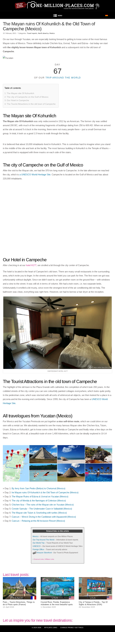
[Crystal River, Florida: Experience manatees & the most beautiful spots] (57, 597)
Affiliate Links (50, 627)
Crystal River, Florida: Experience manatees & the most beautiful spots (57, 603)
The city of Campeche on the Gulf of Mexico (27, 97)
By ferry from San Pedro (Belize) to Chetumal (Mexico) (38, 488)
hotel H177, (31, 265)
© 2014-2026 (36, 627)
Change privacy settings (71, 627)
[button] (57, 16)
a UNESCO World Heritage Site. (35, 174)
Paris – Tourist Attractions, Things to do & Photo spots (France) (19, 603)
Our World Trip (38, 543)
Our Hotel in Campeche (18, 100)
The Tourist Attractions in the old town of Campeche (31, 104)
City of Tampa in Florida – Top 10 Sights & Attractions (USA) (93, 603)
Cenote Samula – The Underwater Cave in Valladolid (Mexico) (42, 508)
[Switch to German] (106, 15)
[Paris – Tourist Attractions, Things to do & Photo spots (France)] (19, 597)
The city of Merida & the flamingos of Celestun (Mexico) (39, 500)
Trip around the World (63, 77)
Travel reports (32, 33)
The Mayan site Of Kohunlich (20, 93)
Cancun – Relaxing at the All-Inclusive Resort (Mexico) (38, 521)
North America (43, 33)
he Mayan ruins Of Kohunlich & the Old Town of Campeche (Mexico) (45, 492)
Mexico (52, 33)
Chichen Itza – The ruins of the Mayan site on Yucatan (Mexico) (43, 504)
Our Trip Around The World (43, 540)
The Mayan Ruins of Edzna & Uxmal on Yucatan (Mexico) (40, 496)
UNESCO (36, 546)
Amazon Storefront (44, 553)
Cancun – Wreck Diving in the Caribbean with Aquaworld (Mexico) (44, 516)
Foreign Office (38, 549)
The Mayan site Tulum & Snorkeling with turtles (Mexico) (39, 512)
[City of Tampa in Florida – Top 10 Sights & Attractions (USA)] (95, 597)
